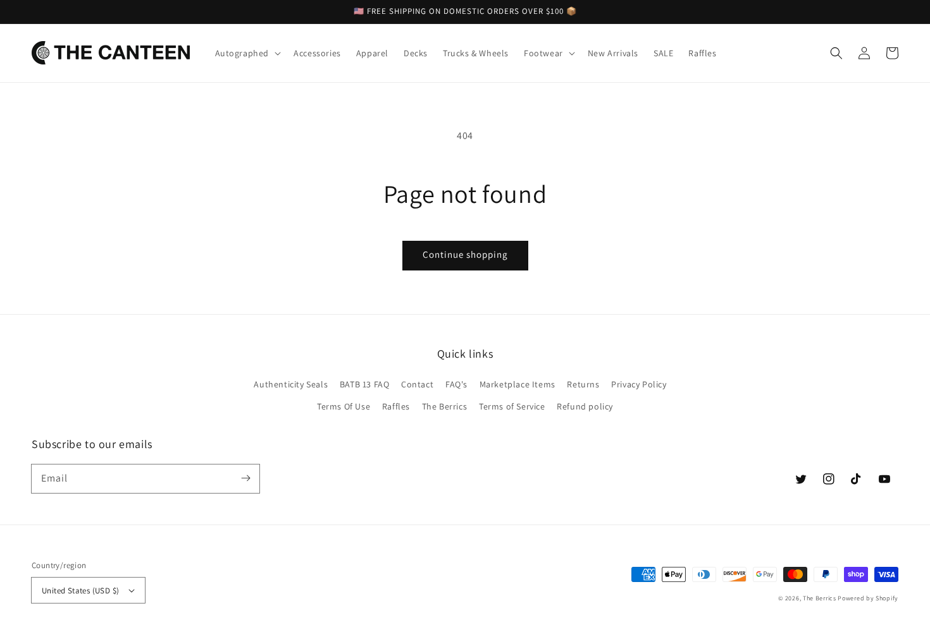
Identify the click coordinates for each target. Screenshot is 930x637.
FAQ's (456, 384)
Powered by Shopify (868, 598)
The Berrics (445, 406)
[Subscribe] (245, 478)
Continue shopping (465, 254)
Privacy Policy (638, 384)
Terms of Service (512, 406)
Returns (583, 384)
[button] (836, 53)
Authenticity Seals (291, 384)
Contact (417, 384)
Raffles (396, 406)
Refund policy (585, 406)
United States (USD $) (80, 590)
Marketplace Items (517, 384)
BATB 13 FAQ (365, 384)
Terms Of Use (343, 406)
